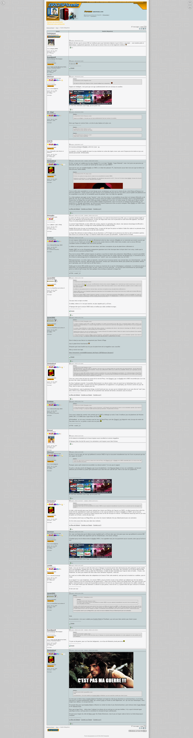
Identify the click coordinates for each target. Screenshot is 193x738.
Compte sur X (97, 209)
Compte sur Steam (86, 209)
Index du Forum (50, 27)
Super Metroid (141, 705)
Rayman (112, 468)
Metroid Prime (77, 706)
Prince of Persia (135, 191)
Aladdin (85, 147)
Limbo (102, 700)
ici (98, 147)
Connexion (93, 16)
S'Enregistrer (106, 15)
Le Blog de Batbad (74, 209)
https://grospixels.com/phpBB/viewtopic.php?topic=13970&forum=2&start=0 (91, 352)
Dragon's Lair (112, 378)
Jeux (57, 27)
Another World (97, 619)
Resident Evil (128, 255)
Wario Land (91, 714)
